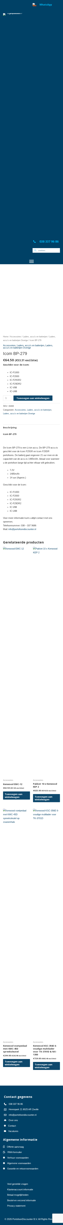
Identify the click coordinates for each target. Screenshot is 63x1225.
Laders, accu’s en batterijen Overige (28, 346)
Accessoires (15, 336)
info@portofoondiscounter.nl (22, 529)
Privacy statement (16, 1206)
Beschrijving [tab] (10, 427)
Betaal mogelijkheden (17, 1195)
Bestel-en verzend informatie (21, 1200)
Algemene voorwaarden (19, 1163)
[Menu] (31, 261)
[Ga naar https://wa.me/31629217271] (46, 118)
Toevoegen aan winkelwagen (33, 398)
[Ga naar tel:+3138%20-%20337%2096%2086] (46, 242)
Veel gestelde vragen (17, 1184)
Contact (12, 1126)
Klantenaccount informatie (20, 1189)
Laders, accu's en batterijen (35, 336)
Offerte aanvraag (15, 1147)
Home (5, 336)
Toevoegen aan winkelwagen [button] (13, 795)
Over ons (13, 1120)
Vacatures (13, 1131)
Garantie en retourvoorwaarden (22, 1168)
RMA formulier (14, 1152)
